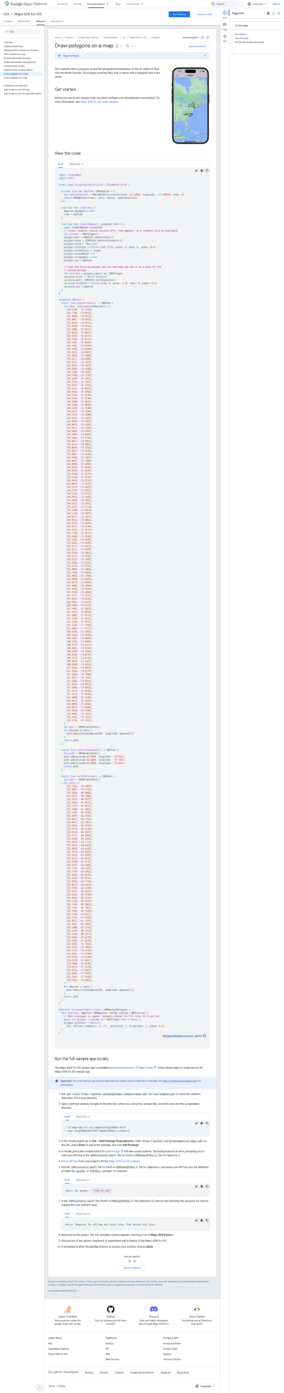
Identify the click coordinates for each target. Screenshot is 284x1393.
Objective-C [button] (76, 164)
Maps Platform (35, 4)
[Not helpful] (207, 37)
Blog (118, 3)
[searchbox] (22, 31)
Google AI (165, 1372)
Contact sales (204, 14)
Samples (40, 21)
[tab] (60, 164)
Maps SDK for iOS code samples (100, 101)
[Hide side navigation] (39, 1387)
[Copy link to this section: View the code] (84, 154)
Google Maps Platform (88, 37)
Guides (8, 21)
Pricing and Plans (172, 1343)
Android (110, 1343)
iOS (6, 14)
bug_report (268, 13)
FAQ (50, 1343)
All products (183, 1372)
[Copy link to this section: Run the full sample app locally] (111, 1059)
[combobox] (226, 4)
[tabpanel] (132, 608)
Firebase (119, 1372)
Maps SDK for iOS (28, 14)
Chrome (104, 1372)
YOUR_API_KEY (102, 1190)
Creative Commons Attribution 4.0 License (137, 1281)
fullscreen (273, 13)
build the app (112, 1151)
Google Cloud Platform (142, 1372)
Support (167, 1354)
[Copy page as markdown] (127, 46)
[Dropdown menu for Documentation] (109, 4)
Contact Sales (170, 1348)
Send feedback (197, 46)
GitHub (149, 1067)
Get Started (179, 14)
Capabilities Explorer (58, 1348)
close (279, 13)
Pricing (78, 3)
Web (108, 1354)
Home (57, 37)
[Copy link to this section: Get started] (79, 90)
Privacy (62, 1386)
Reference (24, 21)
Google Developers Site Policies (90, 1285)
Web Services (112, 1359)
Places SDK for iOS (58, 1354)
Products (63, 3)
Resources (57, 21)
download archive (125, 1067)
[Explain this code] (196, 170)
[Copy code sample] (207, 170)
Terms (51, 1386)
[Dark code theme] (201, 170)
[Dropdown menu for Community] (143, 4)
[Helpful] (202, 37)
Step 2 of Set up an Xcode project (180, 1081)
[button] (132, 55)
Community (132, 3)
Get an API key (69, 1161)
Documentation (96, 3)
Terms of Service (172, 1359)
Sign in (276, 4)
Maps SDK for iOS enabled (124, 1161)
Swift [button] (60, 164)
